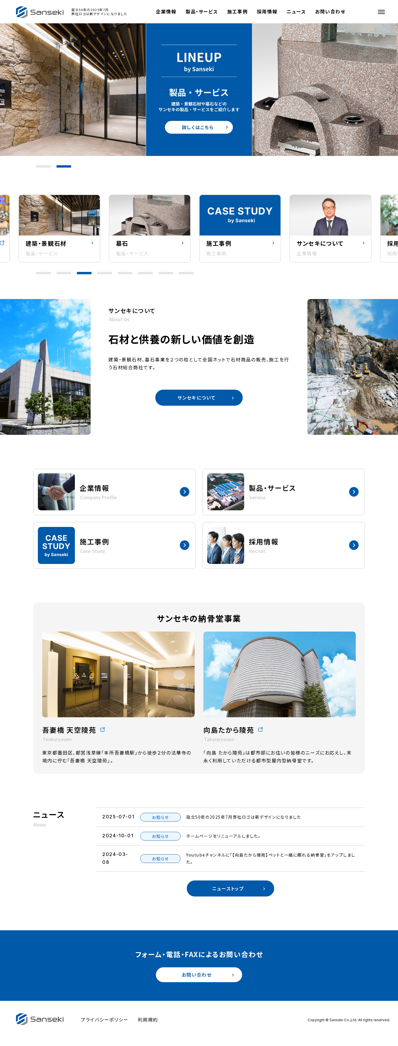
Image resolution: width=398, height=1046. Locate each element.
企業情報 (166, 11)
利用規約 (148, 1019)
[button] (43, 166)
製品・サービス (202, 11)
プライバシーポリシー (104, 1019)
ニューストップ (228, 888)
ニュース (296, 11)
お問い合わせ (330, 11)
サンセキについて (196, 397)
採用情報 (267, 11)
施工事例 (237, 11)
